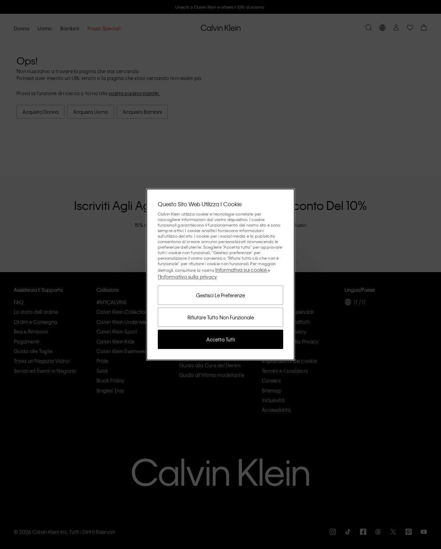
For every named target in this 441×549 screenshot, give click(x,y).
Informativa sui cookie (241, 270)
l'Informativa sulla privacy (187, 276)
